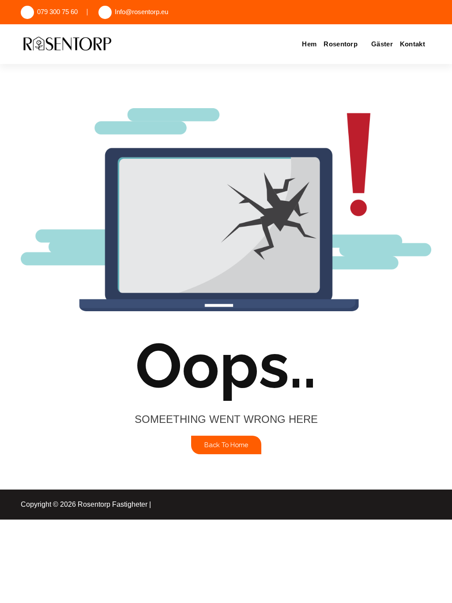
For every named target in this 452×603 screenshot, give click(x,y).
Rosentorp (341, 44)
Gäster (382, 44)
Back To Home (226, 444)
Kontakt (412, 44)
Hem (309, 44)
